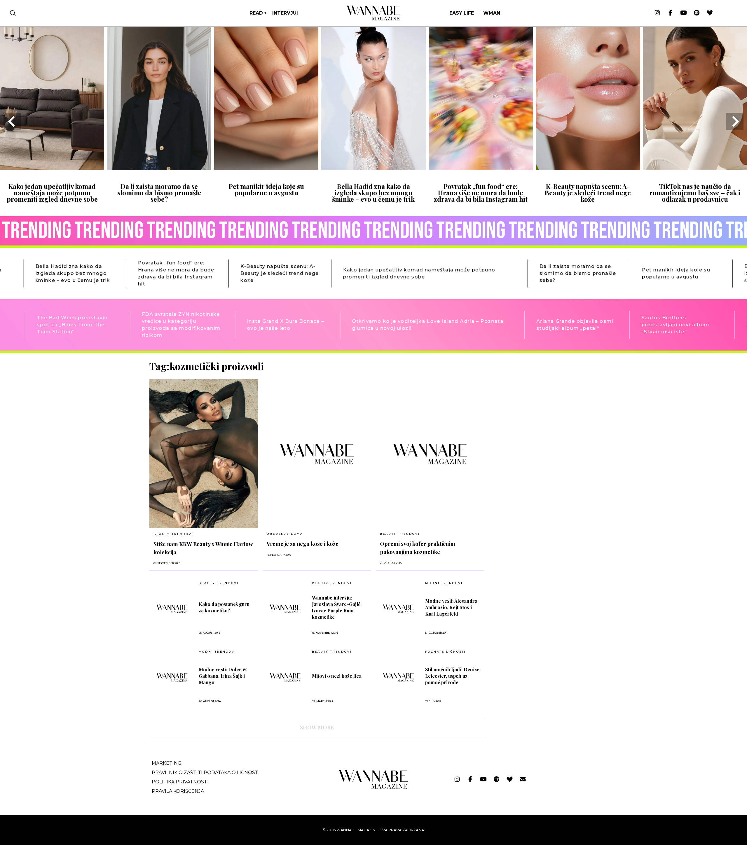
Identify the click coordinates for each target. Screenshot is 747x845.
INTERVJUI (285, 13)
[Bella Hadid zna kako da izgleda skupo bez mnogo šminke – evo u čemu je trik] (373, 168)
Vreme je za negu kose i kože (302, 543)
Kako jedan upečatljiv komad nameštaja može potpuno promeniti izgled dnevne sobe (52, 193)
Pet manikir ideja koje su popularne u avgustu (266, 189)
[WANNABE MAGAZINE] (373, 787)
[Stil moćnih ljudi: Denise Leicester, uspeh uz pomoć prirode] (398, 677)
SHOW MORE (317, 727)
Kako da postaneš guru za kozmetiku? (224, 607)
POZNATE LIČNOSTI (445, 651)
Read (256, 13)
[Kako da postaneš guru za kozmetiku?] (172, 609)
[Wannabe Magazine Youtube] (683, 13)
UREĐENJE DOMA (285, 533)
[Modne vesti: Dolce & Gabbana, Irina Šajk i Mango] (172, 677)
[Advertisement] (533, 401)
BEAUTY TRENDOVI (173, 534)
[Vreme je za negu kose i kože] (317, 453)
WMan (491, 13)
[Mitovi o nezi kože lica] (285, 677)
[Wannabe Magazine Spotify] (696, 13)
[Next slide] (734, 121)
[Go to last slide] (12, 121)
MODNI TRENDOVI (443, 583)
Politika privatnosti (180, 782)
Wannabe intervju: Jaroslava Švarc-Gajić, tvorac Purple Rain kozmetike (337, 607)
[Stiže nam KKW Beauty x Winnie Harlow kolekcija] (203, 454)
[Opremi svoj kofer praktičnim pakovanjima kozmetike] (430, 453)
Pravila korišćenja (178, 791)
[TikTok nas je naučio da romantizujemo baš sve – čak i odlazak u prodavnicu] (695, 168)
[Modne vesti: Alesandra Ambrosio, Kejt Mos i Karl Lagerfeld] (398, 609)
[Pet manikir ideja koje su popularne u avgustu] (266, 168)
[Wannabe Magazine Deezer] (709, 13)
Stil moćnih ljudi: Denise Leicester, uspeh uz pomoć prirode (452, 675)
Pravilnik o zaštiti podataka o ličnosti (206, 772)
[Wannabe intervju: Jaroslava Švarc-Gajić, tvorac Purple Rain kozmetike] (285, 609)
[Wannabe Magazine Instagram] (657, 13)
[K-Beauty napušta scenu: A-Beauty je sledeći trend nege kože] (588, 168)
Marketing (166, 763)
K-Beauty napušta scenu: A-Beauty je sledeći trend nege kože (588, 193)
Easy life (461, 13)
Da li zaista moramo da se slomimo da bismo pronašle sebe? (159, 193)
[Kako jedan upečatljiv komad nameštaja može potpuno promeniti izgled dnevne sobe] (52, 168)
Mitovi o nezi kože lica (337, 676)
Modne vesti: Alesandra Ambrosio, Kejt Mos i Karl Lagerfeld (451, 607)
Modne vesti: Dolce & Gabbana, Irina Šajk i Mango (223, 675)
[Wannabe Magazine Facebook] (670, 13)
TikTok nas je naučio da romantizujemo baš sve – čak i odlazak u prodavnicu (694, 193)
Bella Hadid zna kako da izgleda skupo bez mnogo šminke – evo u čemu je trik (373, 193)
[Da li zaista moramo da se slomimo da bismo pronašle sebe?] (159, 168)
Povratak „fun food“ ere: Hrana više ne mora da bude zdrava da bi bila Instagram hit (481, 193)
